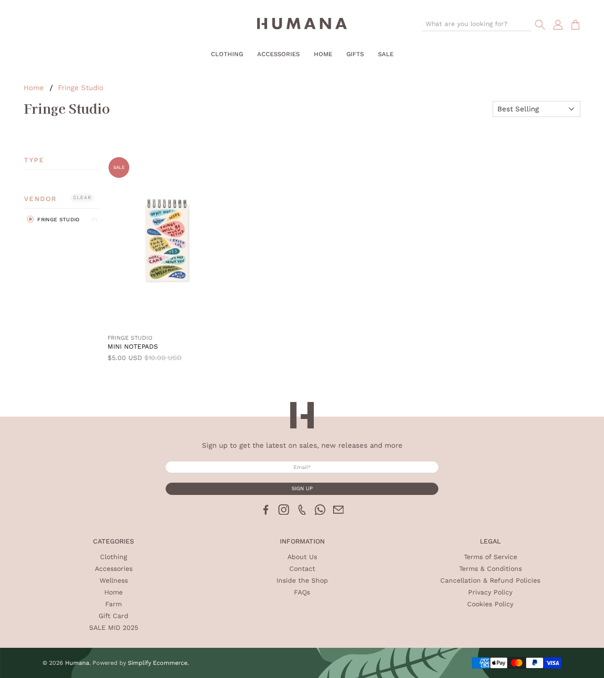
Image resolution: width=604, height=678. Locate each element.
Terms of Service (490, 557)
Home (323, 54)
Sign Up (302, 488)
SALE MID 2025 (113, 627)
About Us (302, 557)
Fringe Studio (80, 88)
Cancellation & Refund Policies (490, 580)
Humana (77, 662)
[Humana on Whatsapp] (320, 512)
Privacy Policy (490, 592)
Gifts (355, 54)
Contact (302, 568)
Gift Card (113, 615)
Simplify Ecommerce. (158, 662)
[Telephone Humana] (302, 512)
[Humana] (302, 25)
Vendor (40, 198)
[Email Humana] (338, 512)
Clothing (227, 54)
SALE (386, 54)
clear (82, 197)
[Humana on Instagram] (283, 512)
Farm (113, 604)
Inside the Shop (302, 580)
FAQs (302, 592)
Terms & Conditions (490, 568)
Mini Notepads (133, 346)
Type (34, 160)
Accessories (278, 54)
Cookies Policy (490, 604)
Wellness (114, 580)
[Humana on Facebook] (265, 512)
